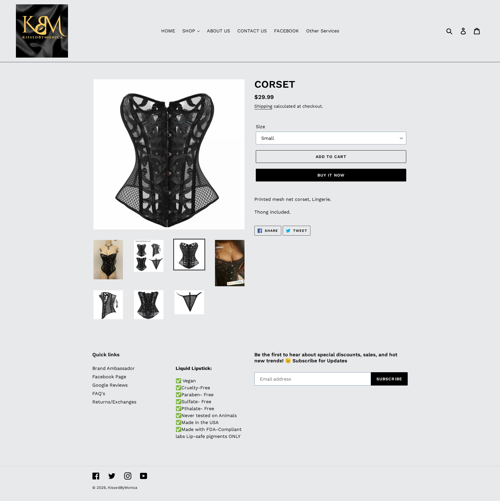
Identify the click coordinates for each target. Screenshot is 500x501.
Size (260, 126)
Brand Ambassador (113, 368)
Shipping (263, 106)
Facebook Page (109, 376)
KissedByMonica (122, 487)
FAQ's (98, 393)
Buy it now (331, 175)
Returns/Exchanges (114, 402)
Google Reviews (110, 385)
